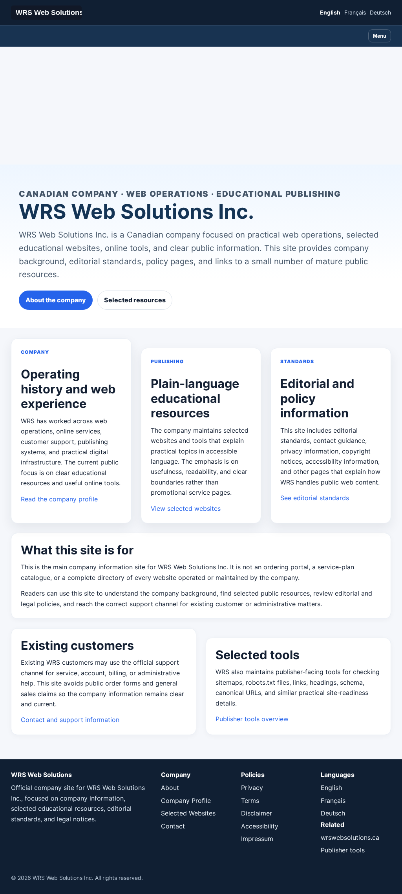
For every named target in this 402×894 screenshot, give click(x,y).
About (170, 788)
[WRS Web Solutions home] (46, 12)
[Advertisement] (201, 106)
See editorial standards (314, 498)
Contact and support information (70, 720)
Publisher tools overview (252, 719)
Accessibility (259, 826)
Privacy (252, 788)
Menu (379, 36)
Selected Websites (188, 813)
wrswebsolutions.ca (350, 837)
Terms (250, 800)
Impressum (257, 839)
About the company (56, 300)
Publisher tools (343, 850)
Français (355, 12)
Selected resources (135, 300)
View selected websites (186, 508)
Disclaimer (256, 813)
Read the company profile (59, 499)
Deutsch (380, 12)
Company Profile (186, 800)
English (330, 12)
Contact (173, 826)
